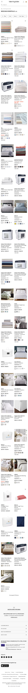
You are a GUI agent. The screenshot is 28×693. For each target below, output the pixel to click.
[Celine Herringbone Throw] (7, 27)
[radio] (2, 43)
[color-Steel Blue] (20, 223)
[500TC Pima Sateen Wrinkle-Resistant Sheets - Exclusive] (7, 263)
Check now (19, 649)
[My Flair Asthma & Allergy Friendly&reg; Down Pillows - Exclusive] (20, 263)
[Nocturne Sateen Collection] (20, 206)
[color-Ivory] (5, 138)
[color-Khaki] (9, 222)
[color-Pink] (3, 222)
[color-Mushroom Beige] (22, 134)
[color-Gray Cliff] (17, 311)
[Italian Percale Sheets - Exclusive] (20, 57)
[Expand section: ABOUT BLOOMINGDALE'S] (14, 631)
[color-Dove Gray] (15, 166)
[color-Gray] (20, 134)
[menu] (2, 1)
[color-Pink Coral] (3, 311)
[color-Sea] (7, 311)
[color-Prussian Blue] (5, 311)
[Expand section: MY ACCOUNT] (14, 628)
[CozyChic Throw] (20, 151)
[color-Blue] (15, 134)
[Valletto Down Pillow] (7, 435)
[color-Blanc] (19, 368)
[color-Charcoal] (3, 74)
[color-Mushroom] (3, 43)
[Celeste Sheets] (20, 119)
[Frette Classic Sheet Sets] (7, 179)
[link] (7, 40)
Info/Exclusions (14, 617)
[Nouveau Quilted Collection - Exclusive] (20, 435)
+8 (10, 166)
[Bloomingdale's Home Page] (14, 2)
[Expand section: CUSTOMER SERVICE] (14, 625)
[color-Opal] (5, 591)
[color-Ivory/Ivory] (3, 166)
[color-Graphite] (19, 166)
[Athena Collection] (20, 352)
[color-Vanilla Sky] (17, 106)
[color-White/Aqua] (7, 166)
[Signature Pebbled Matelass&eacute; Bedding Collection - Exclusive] (7, 549)
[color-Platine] (17, 368)
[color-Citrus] (2, 311)
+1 (10, 281)
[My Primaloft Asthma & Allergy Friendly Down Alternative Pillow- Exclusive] (7, 86)
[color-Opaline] (20, 74)
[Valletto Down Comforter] (7, 522)
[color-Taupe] (7, 43)
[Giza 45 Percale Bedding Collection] (20, 465)
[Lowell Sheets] (7, 206)
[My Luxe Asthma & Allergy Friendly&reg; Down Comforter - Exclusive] (20, 235)
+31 (24, 223)
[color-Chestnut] (22, 166)
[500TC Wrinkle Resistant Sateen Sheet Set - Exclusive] (7, 119)
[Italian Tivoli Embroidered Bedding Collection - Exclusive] (7, 465)
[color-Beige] (17, 452)
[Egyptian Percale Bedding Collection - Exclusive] (20, 86)
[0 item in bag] (26, 2)
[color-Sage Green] (9, 484)
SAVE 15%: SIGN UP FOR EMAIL (14, 609)
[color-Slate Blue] (2, 43)
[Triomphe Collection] (20, 379)
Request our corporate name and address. (14, 683)
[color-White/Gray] (2, 395)
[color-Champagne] (2, 74)
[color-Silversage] (5, 43)
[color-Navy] (7, 222)
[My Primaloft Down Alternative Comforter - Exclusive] (20, 179)
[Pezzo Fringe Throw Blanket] (20, 496)
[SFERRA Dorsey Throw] (20, 522)
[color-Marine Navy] (5, 74)
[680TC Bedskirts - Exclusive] (20, 407)
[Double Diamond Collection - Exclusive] (20, 323)
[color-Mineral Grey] (2, 138)
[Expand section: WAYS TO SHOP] (14, 634)
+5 (24, 368)
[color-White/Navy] (3, 195)
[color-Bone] (17, 134)
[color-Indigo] (20, 166)
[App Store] (5, 665)
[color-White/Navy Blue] (2, 166)
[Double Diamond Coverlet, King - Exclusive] (7, 57)
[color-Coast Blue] (7, 138)
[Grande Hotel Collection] (7, 151)
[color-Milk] (19, 311)
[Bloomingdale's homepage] (2, 8)
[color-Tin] (9, 43)
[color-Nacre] (20, 368)
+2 (24, 73)
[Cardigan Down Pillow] (7, 352)
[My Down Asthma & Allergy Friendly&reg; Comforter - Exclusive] (7, 235)
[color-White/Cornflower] (9, 166)
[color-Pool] (22, 223)
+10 (11, 43)
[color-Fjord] (22, 368)
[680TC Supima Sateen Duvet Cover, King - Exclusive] (20, 27)
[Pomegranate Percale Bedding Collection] (7, 294)
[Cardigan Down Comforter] (7, 496)
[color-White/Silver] (2, 424)
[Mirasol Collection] (7, 577)
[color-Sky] (20, 537)
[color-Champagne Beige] (17, 537)
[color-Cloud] (19, 45)
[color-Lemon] (15, 223)
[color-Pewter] (15, 45)
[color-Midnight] (15, 537)
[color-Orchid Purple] (9, 138)
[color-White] (22, 45)
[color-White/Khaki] (5, 195)
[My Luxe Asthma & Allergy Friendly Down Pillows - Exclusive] (20, 549)
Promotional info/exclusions (11, 649)
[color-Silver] (17, 45)
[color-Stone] (17, 166)
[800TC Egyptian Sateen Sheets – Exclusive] (7, 323)
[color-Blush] (20, 45)
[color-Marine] (7, 282)
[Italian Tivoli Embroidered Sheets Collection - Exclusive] (7, 407)
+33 (11, 222)
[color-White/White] (5, 166)
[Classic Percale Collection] (7, 379)
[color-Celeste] (20, 395)
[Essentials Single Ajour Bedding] (20, 294)
